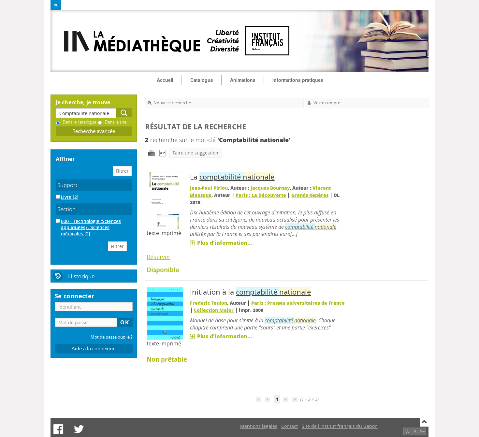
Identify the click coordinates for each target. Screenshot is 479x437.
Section (66, 209)
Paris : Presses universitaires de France (298, 303)
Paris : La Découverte (261, 195)
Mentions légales (258, 426)
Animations (242, 80)
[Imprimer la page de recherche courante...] (152, 153)
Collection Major (214, 310)
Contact (289, 426)
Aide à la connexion (94, 348)
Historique (81, 276)
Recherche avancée (93, 131)
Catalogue (201, 80)
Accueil (165, 80)
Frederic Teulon (208, 303)
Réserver (158, 257)
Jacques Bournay (270, 188)
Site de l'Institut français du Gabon (340, 426)
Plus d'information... (224, 242)
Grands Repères (309, 195)
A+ (422, 431)
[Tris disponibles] (162, 153)
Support (67, 185)
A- (408, 431)
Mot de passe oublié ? (112, 337)
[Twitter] (79, 429)
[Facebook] (58, 429)
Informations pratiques (297, 80)
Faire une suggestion (195, 153)
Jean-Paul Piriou (209, 188)
